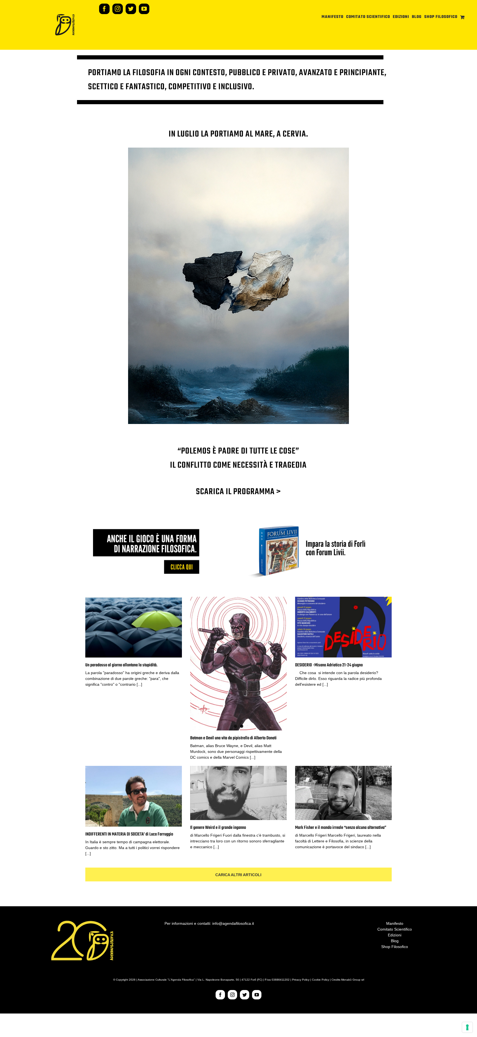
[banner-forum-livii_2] (238, 524)
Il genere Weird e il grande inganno (218, 827)
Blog (395, 941)
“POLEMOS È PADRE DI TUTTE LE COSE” (238, 451)
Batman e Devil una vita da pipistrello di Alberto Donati (233, 738)
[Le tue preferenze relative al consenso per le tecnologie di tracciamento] (467, 1027)
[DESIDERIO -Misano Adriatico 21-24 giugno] (343, 627)
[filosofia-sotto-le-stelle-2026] (238, 149)
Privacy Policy (300, 979)
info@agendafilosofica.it (233, 923)
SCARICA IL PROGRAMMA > (238, 492)
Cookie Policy (320, 979)
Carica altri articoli (238, 875)
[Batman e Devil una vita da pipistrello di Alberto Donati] (238, 663)
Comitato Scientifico (394, 929)
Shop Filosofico (394, 946)
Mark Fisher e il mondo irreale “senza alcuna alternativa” (340, 827)
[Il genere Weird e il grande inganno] (238, 793)
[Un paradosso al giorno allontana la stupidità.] (133, 627)
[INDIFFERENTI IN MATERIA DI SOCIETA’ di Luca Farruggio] (133, 796)
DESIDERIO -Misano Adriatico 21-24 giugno (329, 665)
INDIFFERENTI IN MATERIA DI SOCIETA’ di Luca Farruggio (129, 834)
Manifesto (394, 923)
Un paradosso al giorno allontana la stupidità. (121, 665)
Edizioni (394, 935)
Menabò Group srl (352, 979)
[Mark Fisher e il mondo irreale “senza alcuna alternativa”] (343, 793)
